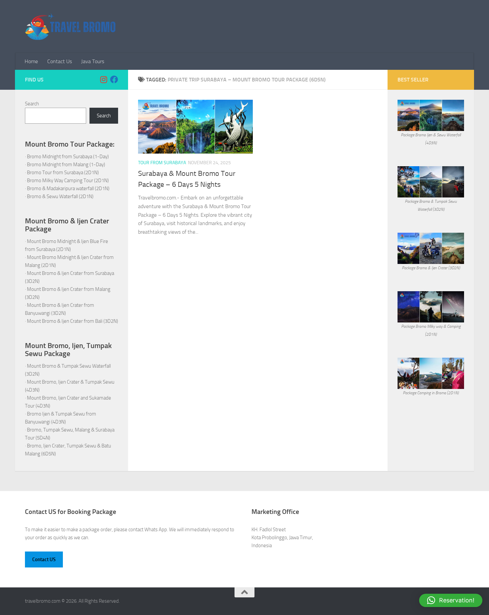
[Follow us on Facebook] (114, 79)
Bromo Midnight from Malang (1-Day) (66, 165)
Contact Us (59, 61)
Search (32, 104)
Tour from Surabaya (162, 163)
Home (31, 61)
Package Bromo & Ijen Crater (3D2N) (431, 268)
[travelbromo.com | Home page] (70, 26)
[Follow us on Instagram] (103, 79)
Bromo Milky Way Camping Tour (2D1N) (68, 181)
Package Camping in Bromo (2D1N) (431, 393)
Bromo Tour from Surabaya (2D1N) (63, 173)
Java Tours (92, 61)
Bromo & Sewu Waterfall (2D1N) (60, 196)
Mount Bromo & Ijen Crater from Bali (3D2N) (72, 321)
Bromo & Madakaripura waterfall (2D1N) (68, 188)
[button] (450, 600)
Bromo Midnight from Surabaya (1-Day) (68, 157)
